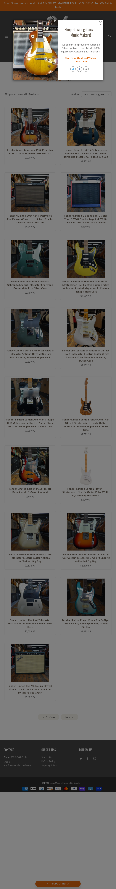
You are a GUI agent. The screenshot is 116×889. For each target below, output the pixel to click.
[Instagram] (86, 69)
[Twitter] (73, 69)
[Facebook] (79, 69)
